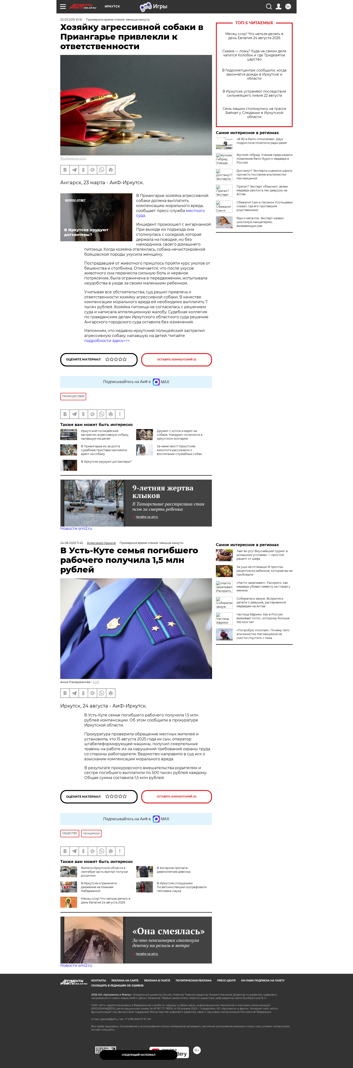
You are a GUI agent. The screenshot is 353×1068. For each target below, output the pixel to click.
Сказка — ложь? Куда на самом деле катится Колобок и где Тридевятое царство (254, 55)
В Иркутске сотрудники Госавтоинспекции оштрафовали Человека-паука (182, 887)
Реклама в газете (157, 980)
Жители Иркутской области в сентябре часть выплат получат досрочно (104, 871)
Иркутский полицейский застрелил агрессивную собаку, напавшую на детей (105, 434)
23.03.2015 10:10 (71, 19)
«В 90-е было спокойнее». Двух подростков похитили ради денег (262, 141)
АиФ (96, 682)
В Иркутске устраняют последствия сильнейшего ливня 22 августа (254, 93)
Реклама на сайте (125, 980)
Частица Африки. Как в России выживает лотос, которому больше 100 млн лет (263, 618)
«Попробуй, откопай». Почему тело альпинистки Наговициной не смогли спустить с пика (263, 634)
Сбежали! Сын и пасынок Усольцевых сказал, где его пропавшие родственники (265, 206)
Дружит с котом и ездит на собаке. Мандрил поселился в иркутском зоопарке (179, 434)
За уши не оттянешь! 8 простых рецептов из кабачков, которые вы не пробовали (264, 570)
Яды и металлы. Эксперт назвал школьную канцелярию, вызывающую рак (260, 222)
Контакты (98, 980)
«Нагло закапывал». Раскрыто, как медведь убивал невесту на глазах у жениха (263, 586)
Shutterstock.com (73, 158)
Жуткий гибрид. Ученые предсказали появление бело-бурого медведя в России (264, 158)
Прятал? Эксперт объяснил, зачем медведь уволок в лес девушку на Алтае (262, 190)
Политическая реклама (194, 980)
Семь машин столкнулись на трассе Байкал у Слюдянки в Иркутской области (254, 113)
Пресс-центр (226, 980)
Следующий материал (138, 1054)
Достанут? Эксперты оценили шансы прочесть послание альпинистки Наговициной (264, 174)
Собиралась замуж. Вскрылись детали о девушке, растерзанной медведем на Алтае (261, 602)
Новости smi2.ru (76, 528)
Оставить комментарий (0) (176, 796)
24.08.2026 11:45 (71, 543)
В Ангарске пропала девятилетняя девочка (173, 869)
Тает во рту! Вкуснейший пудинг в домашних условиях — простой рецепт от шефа (262, 555)
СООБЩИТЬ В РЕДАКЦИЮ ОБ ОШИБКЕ (117, 985)
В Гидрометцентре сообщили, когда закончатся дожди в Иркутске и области (254, 74)
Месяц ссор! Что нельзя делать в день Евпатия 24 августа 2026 (254, 36)
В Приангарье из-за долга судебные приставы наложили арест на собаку (104, 450)
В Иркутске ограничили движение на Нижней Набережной (99, 887)
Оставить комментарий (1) (176, 359)
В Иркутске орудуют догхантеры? (106, 461)
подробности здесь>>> (107, 340)
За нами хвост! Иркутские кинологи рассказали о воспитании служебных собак (179, 450)
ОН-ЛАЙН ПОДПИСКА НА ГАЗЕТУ (263, 980)
